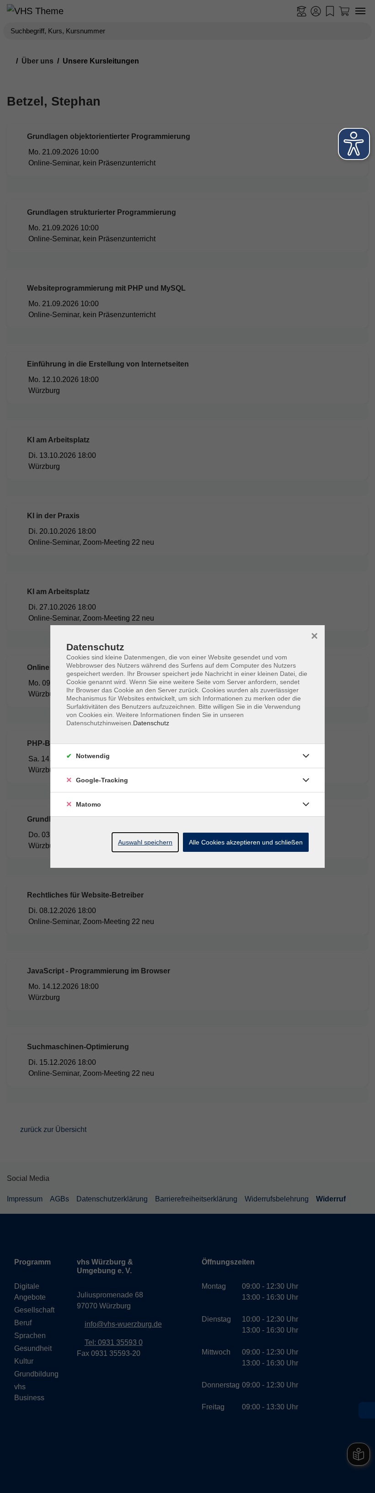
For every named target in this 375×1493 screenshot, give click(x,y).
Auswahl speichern (145, 842)
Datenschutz (151, 723)
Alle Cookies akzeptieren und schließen (246, 842)
